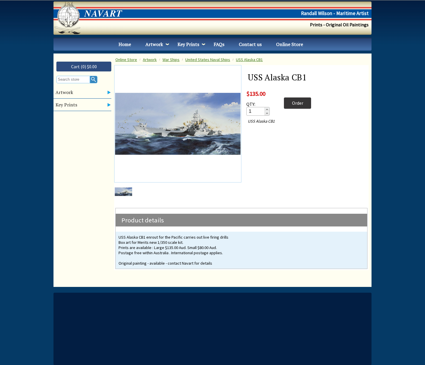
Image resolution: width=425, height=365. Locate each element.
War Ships (171, 59)
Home (125, 44)
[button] (267, 109)
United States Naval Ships (207, 59)
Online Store (289, 44)
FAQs (219, 44)
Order (297, 103)
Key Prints (188, 44)
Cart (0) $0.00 (84, 66)
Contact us (250, 44)
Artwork (154, 44)
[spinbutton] (256, 111)
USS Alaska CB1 (249, 59)
